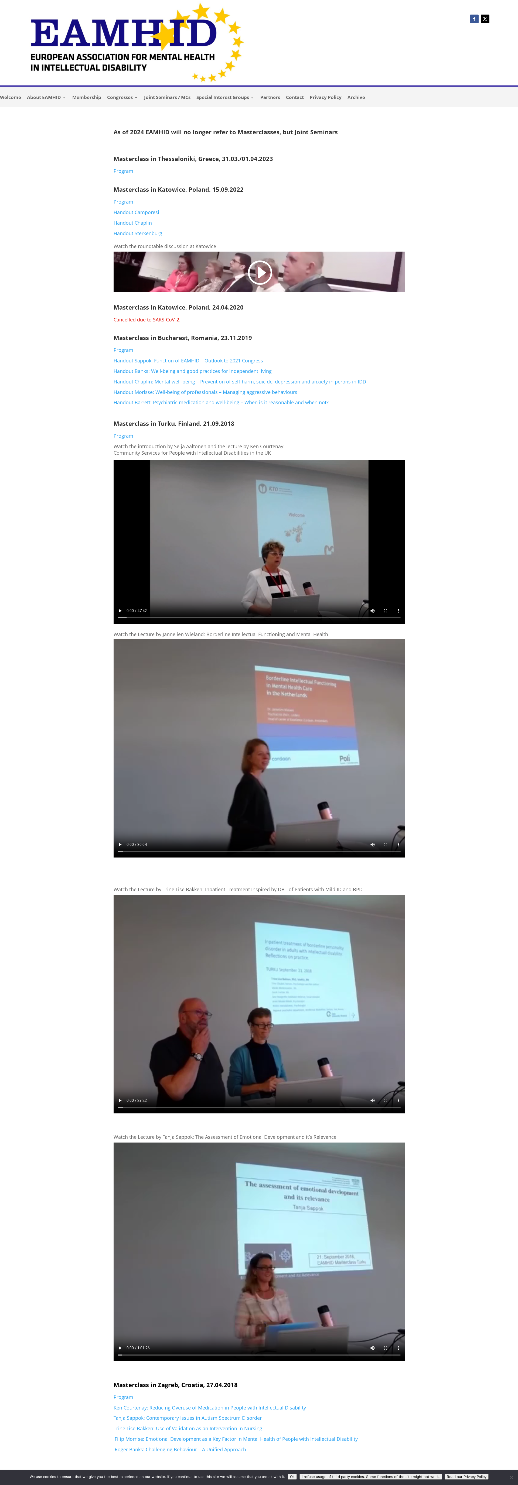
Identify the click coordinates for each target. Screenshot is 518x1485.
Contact (295, 97)
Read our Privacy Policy (466, 1476)
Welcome (10, 97)
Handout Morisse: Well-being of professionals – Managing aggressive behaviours (205, 392)
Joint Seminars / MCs (167, 97)
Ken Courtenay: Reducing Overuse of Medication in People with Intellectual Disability (210, 1407)
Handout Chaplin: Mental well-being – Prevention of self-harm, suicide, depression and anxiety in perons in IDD (240, 381)
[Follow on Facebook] (474, 19)
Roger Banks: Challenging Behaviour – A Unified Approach (180, 1449)
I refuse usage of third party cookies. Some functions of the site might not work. (371, 1476)
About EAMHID (44, 97)
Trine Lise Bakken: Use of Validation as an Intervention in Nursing (188, 1428)
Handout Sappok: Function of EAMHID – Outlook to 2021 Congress (188, 360)
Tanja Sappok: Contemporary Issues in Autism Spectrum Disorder (188, 1418)
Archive (356, 97)
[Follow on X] (485, 19)
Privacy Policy (326, 97)
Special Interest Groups (222, 97)
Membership (86, 97)
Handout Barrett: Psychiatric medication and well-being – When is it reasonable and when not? (221, 402)
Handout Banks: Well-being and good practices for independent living (193, 371)
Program (123, 171)
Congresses (120, 97)
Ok (292, 1476)
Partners (270, 97)
